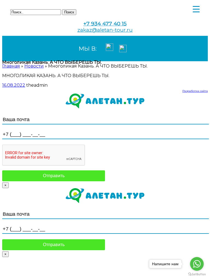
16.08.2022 (13, 85)
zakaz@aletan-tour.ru (105, 30)
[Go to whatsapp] (197, 264)
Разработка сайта (195, 91)
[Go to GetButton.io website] (197, 274)
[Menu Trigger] (196, 8)
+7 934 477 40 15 (105, 24)
